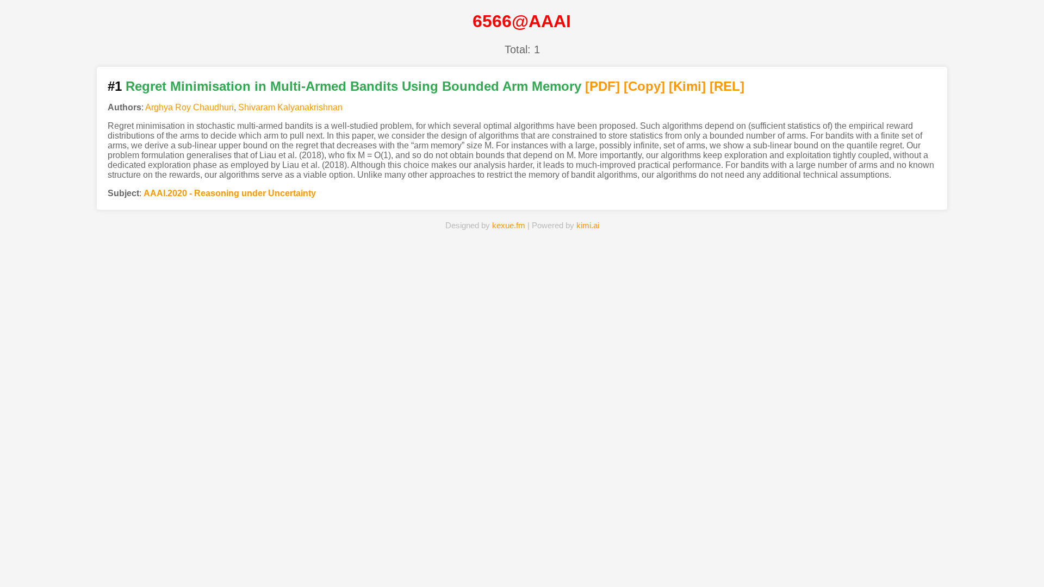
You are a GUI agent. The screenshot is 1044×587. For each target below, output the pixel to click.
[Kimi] (687, 86)
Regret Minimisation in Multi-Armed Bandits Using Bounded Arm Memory (353, 86)
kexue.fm (508, 225)
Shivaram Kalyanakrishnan (290, 107)
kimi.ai (587, 225)
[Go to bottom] (1016, 573)
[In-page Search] (439, 562)
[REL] (727, 86)
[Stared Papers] (522, 562)
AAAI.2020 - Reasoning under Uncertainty (230, 193)
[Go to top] (1016, 552)
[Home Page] (355, 562)
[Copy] (644, 86)
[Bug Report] (689, 562)
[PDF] (602, 86)
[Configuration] (606, 562)
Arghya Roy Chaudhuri (189, 107)
